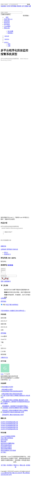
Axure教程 (7, 26)
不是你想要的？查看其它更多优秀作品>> (13, 310)
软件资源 (7, 24)
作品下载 (8, 19)
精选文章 (7, 22)
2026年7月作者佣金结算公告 (9, 422)
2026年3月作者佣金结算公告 (9, 429)
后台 (6, 357)
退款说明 (3, 441)
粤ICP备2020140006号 (15, 473)
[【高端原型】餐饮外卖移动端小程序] (12, 412)
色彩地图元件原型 (7, 389)
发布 (7, 36)
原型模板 (14, 6)
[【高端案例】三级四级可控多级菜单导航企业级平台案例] (15, 403)
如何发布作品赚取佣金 (7, 443)
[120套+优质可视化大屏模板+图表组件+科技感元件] (15, 397)
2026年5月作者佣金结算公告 (9, 425)
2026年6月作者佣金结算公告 (9, 423)
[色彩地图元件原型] (7, 387)
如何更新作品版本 (6, 447)
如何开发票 (4, 439)
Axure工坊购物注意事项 (8, 436)
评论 (6, 252)
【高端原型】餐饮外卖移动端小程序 (13, 414)
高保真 (19, 6)
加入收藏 (10, 31)
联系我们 (10, 33)
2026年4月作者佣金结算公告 (9, 427)
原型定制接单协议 (6, 445)
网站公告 (7, 28)
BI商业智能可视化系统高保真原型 (12, 394)
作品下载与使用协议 (12, 304)
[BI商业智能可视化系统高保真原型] (12, 391)
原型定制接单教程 (6, 448)
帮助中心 (16, 465)
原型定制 (7, 21)
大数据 (26, 6)
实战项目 (3, 6)
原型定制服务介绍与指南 (8, 450)
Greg (2, 374)
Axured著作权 (5, 473)
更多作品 (15, 249)
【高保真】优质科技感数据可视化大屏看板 (15, 410)
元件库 (9, 6)
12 (9, 379)
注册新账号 (7, 281)
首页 (7, 17)
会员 (6, 42)
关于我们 (3, 452)
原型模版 (3, 333)
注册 (9, 46)
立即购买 (3, 249)
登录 (9, 44)
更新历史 (7, 254)
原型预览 (9, 249)
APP (22, 6)
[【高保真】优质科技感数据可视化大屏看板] (14, 407)
